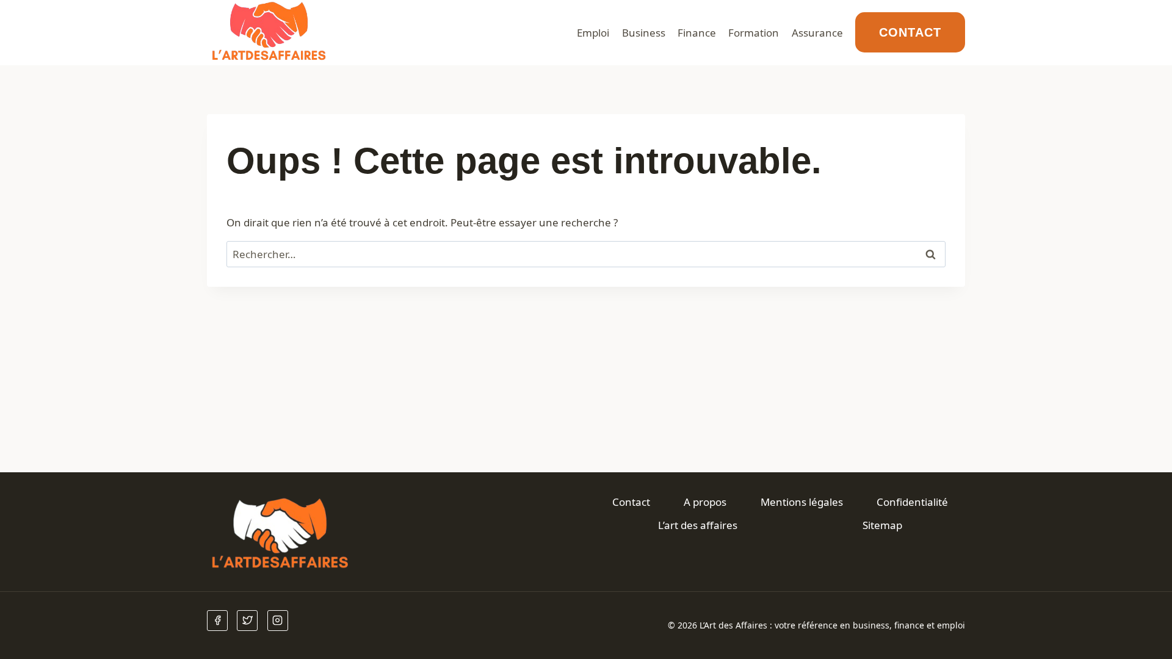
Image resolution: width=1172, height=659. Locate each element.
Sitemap (882, 525)
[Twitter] (247, 620)
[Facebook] (217, 620)
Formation (753, 33)
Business (643, 33)
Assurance (817, 33)
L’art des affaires (697, 525)
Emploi (593, 33)
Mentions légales (802, 502)
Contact (910, 32)
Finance (697, 33)
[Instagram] (277, 620)
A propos (705, 502)
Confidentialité (912, 502)
